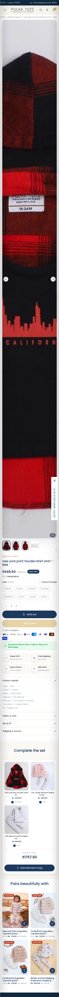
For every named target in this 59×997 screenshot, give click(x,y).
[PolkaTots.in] (22, 10)
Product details (10, 680)
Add (44, 802)
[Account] (47, 10)
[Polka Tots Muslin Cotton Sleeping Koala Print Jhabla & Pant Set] (43, 957)
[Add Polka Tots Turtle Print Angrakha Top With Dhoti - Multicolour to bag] (52, 923)
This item (18, 802)
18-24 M (9, 596)
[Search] (41, 10)
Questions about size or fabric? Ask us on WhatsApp (28, 645)
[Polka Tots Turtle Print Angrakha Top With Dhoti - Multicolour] (43, 910)
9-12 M (31, 588)
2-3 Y (21, 596)
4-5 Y (44, 596)
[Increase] (16, 606)
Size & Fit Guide (49, 582)
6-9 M (19, 588)
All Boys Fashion (14, 17)
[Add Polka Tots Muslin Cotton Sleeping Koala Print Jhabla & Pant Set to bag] (52, 970)
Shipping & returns (12, 731)
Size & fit (7, 723)
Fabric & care (9, 716)
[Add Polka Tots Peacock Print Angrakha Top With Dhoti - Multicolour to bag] (24, 923)
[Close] (54, 481)
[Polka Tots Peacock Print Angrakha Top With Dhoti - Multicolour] (15, 910)
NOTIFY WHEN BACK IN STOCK (54, 501)
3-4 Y (33, 596)
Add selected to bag (31, 867)
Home (2, 17)
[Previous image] (5, 279)
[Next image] (53, 279)
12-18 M (44, 588)
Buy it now (30, 623)
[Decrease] (6, 606)
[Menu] (5, 10)
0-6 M (8, 588)
